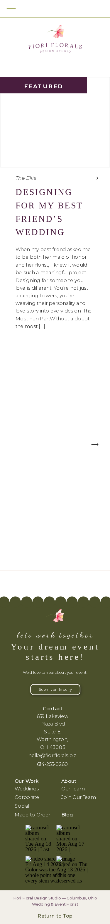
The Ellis (26, 178)
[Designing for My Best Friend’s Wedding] (94, 178)
